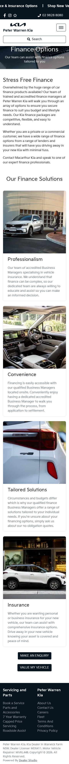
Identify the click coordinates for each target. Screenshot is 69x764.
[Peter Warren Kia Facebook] (5, 15)
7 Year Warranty (14, 717)
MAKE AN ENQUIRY (34, 656)
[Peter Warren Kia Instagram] (10, 15)
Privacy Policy (47, 731)
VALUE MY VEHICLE (34, 667)
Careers (42, 712)
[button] (61, 27)
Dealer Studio (28, 760)
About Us (44, 703)
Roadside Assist (14, 731)
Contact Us (45, 708)
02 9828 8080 (52, 15)
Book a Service (13, 703)
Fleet (40, 717)
